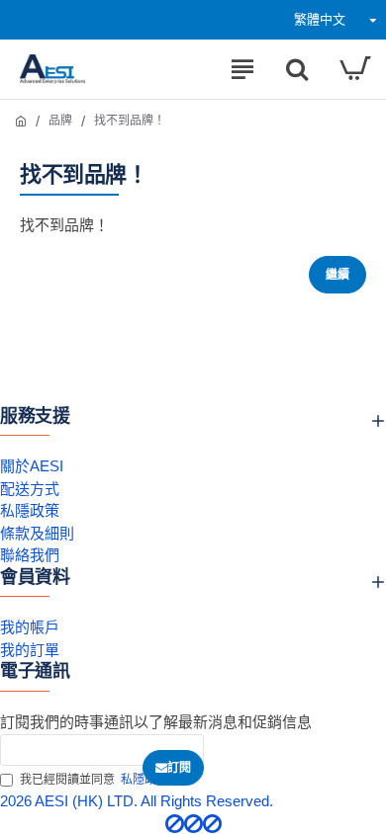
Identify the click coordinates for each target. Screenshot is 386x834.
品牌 (60, 120)
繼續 (337, 275)
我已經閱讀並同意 (94, 780)
